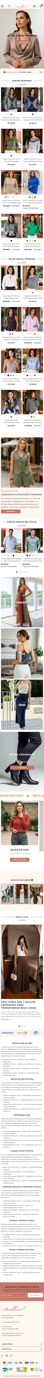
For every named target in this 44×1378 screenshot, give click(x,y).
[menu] (2, 6)
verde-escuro (35, 375)
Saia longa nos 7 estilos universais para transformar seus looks (18, 1005)
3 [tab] (22, 572)
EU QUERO (35, 1295)
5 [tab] (27, 572)
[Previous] (2, 548)
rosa (6, 555)
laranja (32, 197)
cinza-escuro (13, 334)
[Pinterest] (11, 1355)
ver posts (22, 920)
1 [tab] (20, 64)
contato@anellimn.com (11, 1322)
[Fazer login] (34, 6)
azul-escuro (27, 375)
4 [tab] (24, 572)
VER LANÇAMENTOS (22, 46)
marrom (35, 334)
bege (33, 156)
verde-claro (30, 375)
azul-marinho (13, 555)
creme (27, 197)
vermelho (27, 241)
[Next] (41, 548)
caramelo (13, 375)
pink (32, 241)
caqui (8, 197)
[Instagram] (6, 1355)
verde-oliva (11, 375)
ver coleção (22, 84)
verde (11, 114)
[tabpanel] (22, 39)
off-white (11, 197)
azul (33, 114)
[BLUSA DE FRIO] (19, 823)
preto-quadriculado (33, 293)
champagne (32, 375)
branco (27, 334)
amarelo (32, 334)
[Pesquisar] (9, 6)
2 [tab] (23, 64)
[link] (17, 72)
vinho (10, 334)
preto (11, 241)
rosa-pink (6, 197)
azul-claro (13, 197)
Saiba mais (5, 1019)
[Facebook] (2, 1355)
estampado (11, 417)
